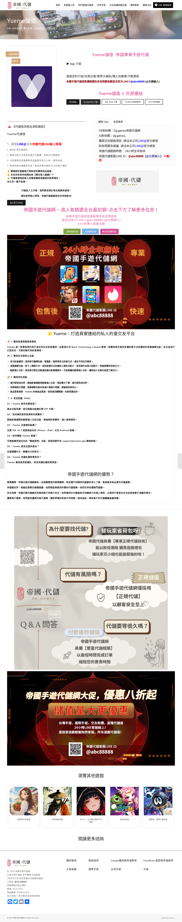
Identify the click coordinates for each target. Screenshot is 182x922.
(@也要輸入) (145, 81)
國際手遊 (94, 869)
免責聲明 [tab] (118, 122)
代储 (146, 869)
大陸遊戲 (71, 869)
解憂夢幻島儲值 (23, 819)
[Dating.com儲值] (2, 461)
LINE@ (21, 144)
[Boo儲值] (180, 461)
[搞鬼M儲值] (124, 801)
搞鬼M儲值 (124, 819)
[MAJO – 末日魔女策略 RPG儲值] (91, 801)
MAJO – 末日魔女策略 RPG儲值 (91, 820)
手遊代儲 (77, 81)
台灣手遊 (116, 869)
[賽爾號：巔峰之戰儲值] (158, 801)
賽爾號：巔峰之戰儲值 (158, 819)
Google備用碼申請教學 (124, 860)
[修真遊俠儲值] (57, 801)
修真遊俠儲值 (57, 819)
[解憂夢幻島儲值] (24, 801)
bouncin (171, 918)
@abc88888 (21, 882)
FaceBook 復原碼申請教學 (158, 860)
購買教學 (71, 860)
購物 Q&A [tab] (103, 122)
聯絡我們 (94, 860)
